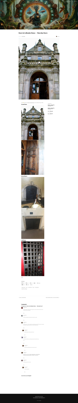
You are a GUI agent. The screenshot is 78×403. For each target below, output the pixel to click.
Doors (26, 287)
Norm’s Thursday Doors (31, 102)
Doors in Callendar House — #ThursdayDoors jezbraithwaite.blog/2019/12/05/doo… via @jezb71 (31, 354)
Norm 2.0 (24, 354)
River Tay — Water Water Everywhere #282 (51, 105)
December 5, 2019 (24, 352)
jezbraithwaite (25, 330)
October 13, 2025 (49, 106)
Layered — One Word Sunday (22, 297)
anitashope (24, 360)
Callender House (23, 287)
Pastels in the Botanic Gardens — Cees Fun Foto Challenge (52, 297)
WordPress (40, 400)
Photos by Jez (5, 1)
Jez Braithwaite (30, 287)
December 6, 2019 (25, 345)
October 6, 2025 (49, 109)
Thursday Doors (37, 287)
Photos (33, 287)
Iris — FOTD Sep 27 (50, 113)
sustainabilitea (24, 337)
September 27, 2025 (49, 114)
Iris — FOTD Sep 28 (50, 111)
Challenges (23, 36)
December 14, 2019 (25, 307)
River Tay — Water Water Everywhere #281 (51, 108)
